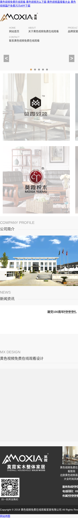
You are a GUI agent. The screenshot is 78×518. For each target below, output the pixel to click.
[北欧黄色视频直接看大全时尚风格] (36, 141)
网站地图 (5, 516)
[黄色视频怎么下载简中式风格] (36, 214)
